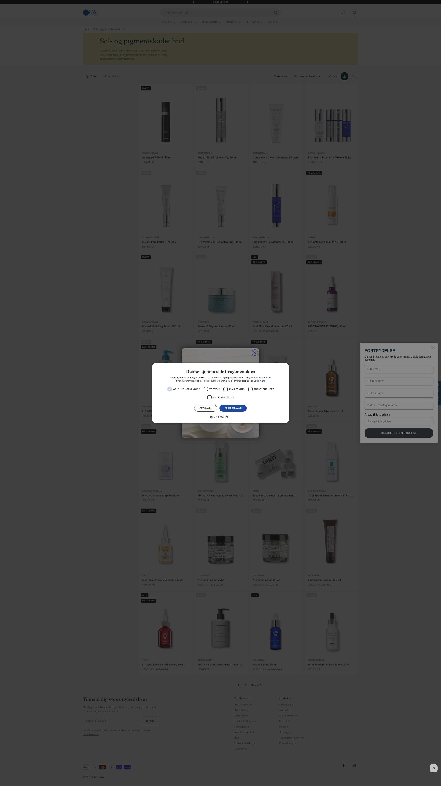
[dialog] (220, 393)
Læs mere (260, 380)
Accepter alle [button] (233, 408)
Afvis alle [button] (206, 408)
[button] (220, 417)
